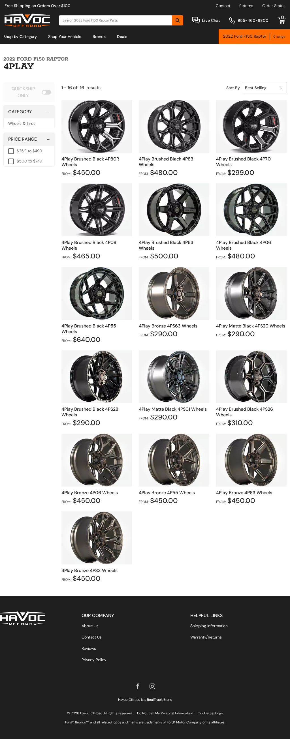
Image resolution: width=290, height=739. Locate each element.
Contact (223, 5)
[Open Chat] (196, 20)
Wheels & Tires (21, 123)
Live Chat (211, 20)
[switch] (29, 92)
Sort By (233, 87)
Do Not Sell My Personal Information (165, 713)
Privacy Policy (94, 659)
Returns (246, 5)
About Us (90, 625)
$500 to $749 (29, 161)
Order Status (273, 5)
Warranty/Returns (206, 637)
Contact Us (92, 637)
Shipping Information (209, 625)
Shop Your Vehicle (64, 36)
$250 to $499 (29, 150)
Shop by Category (20, 36)
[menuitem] (20, 36)
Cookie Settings (210, 713)
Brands (99, 36)
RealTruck (155, 699)
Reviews (89, 648)
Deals (122, 36)
